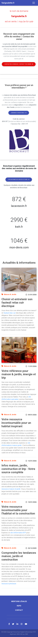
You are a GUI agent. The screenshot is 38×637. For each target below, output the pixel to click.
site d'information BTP (18, 533)
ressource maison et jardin (11, 489)
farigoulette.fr (19, 16)
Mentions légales (19, 601)
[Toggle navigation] (33, 3)
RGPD (19, 606)
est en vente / (19, 21)
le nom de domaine (19, 11)
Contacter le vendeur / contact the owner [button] (17, 64)
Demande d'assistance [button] (18, 112)
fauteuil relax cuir (10, 313)
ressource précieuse (9, 584)
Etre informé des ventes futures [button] (17, 179)
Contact (19, 610)
